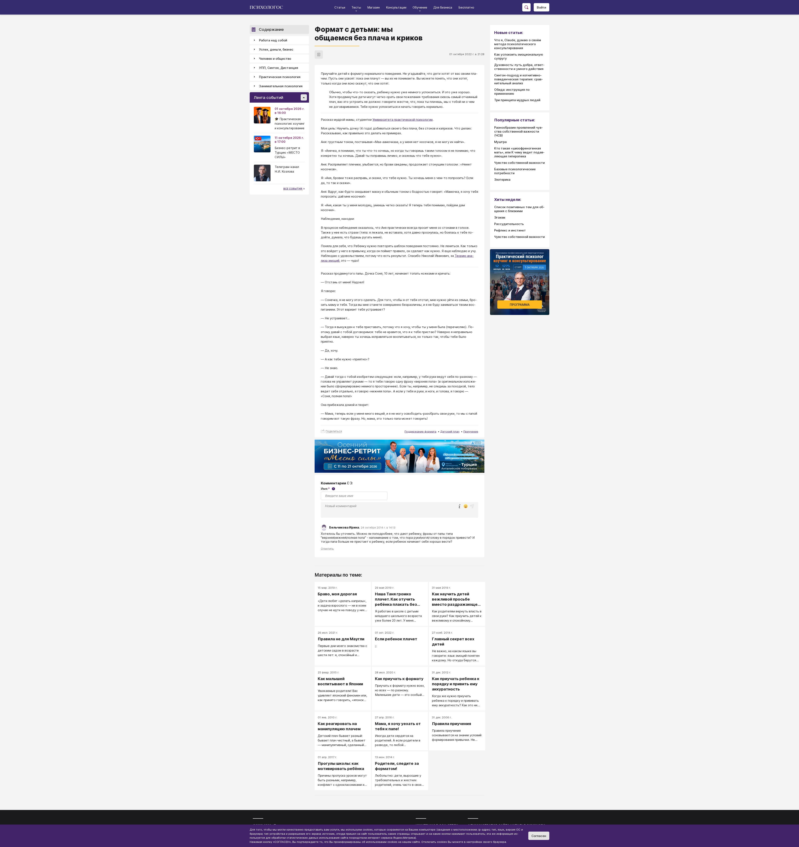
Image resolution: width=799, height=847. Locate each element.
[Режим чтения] (319, 54)
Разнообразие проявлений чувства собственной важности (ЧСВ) (518, 131)
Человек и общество (275, 59)
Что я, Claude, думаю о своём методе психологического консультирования (517, 44)
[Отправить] (472, 506)
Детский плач (449, 431)
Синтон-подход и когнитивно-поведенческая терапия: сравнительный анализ (518, 79)
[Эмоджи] (466, 506)
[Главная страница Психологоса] (268, 7)
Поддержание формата (420, 431)
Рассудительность (509, 224)
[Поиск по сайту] (526, 7)
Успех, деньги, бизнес (276, 49)
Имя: (327, 489)
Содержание (271, 29)
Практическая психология (279, 77)
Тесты (356, 7)
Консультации (396, 7)
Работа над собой (273, 40)
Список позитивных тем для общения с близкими (519, 209)
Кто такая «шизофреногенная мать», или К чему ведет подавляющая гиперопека (519, 152)
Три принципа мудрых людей (517, 100)
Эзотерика (502, 180)
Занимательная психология (281, 86)
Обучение (420, 7)
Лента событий (268, 97)
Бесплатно (466, 7)
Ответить (327, 548)
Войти (541, 7)
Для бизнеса (442, 7)
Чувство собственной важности (519, 163)
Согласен (538, 836)
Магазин (373, 7)
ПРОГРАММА (520, 305)
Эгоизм (499, 217)
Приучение (470, 431)
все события (293, 188)
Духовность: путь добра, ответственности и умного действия (519, 67)
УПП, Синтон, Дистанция (278, 68)
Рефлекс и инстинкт (510, 230)
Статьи (339, 7)
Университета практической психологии (402, 120)
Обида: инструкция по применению (512, 92)
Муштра (500, 142)
